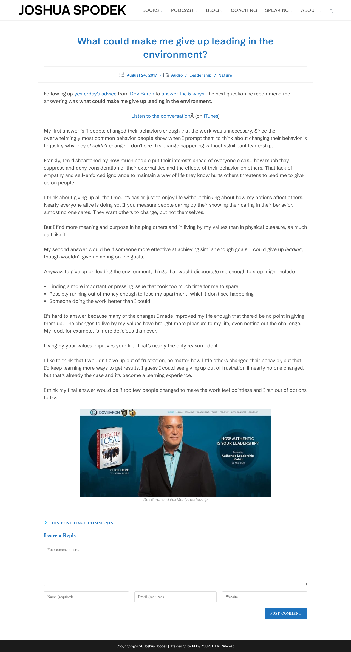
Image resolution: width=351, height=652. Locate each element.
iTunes (211, 116)
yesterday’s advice (95, 94)
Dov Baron (142, 94)
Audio (177, 75)
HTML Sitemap (223, 646)
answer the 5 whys (183, 94)
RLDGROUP (201, 646)
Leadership (200, 75)
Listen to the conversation (160, 116)
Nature (225, 75)
